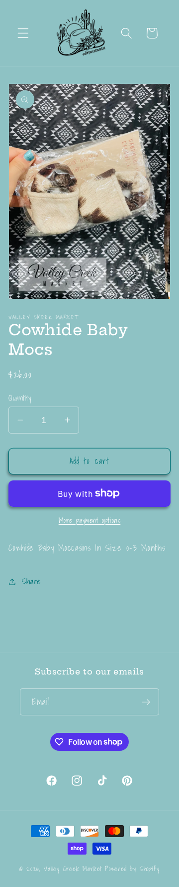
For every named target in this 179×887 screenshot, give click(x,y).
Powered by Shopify (132, 869)
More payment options (90, 521)
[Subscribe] (146, 701)
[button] (23, 33)
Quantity (19, 398)
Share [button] (31, 581)
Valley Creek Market (73, 869)
